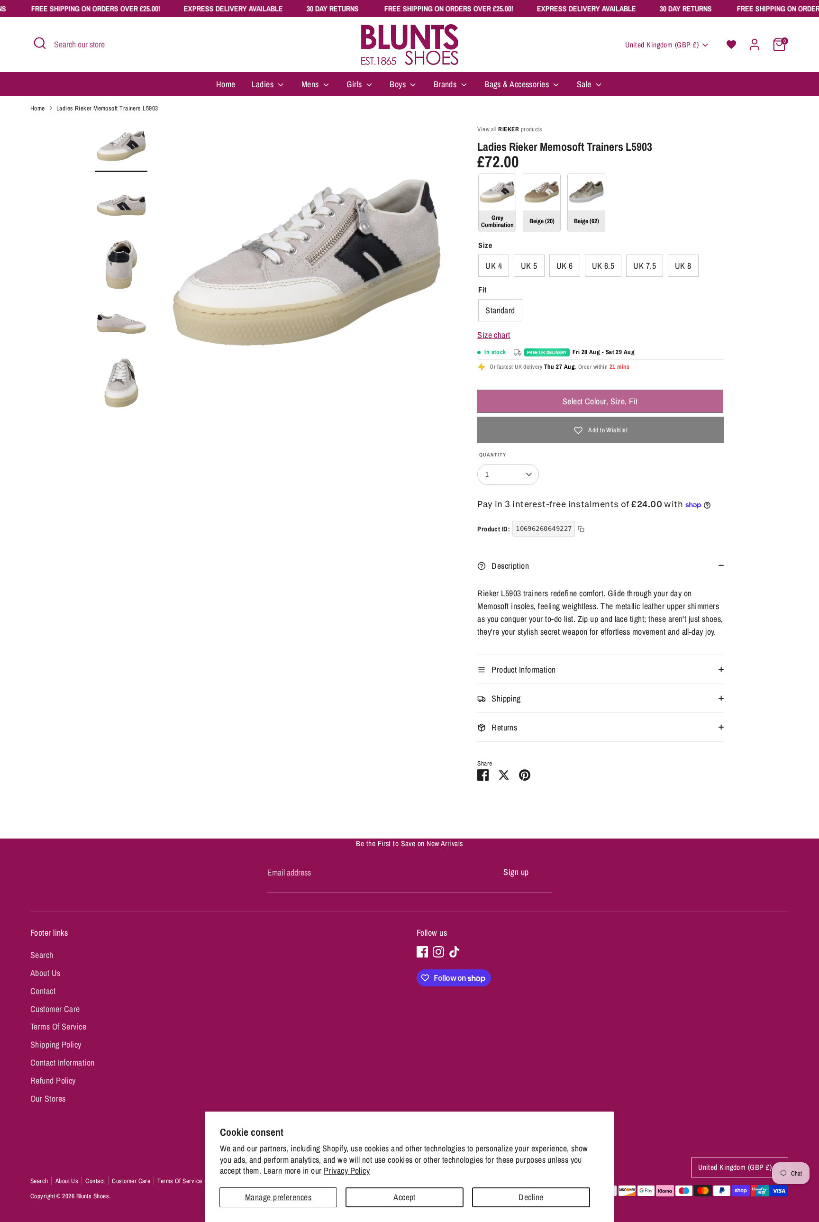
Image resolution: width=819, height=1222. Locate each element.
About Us (45, 973)
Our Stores (48, 1098)
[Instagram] (438, 952)
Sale (585, 84)
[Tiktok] (454, 952)
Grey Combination (497, 202)
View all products (509, 129)
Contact (42, 991)
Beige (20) (542, 202)
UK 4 (493, 266)
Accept (404, 1197)
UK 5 (529, 266)
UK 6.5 (603, 266)
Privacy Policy (347, 1170)
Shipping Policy (56, 1044)
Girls (355, 84)
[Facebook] (422, 952)
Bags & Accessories (517, 84)
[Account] (754, 44)
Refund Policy (53, 1080)
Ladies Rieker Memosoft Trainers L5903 (107, 108)
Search (42, 955)
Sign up (515, 872)
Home (226, 84)
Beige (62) (586, 202)
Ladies (263, 84)
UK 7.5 (644, 266)
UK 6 (564, 266)
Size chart (493, 335)
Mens (311, 84)
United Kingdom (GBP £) (662, 45)
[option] (306, 266)
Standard (500, 310)
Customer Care (55, 1009)
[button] (731, 44)
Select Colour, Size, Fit (600, 401)
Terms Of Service (58, 1026)
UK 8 (683, 266)
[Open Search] (39, 43)
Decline (531, 1197)
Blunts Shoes (92, 1196)
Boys (399, 84)
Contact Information (62, 1062)
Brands (446, 84)
